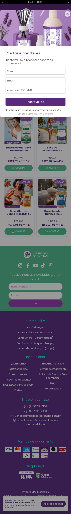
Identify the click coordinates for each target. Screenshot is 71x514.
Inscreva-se (35, 102)
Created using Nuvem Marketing (36, 113)
